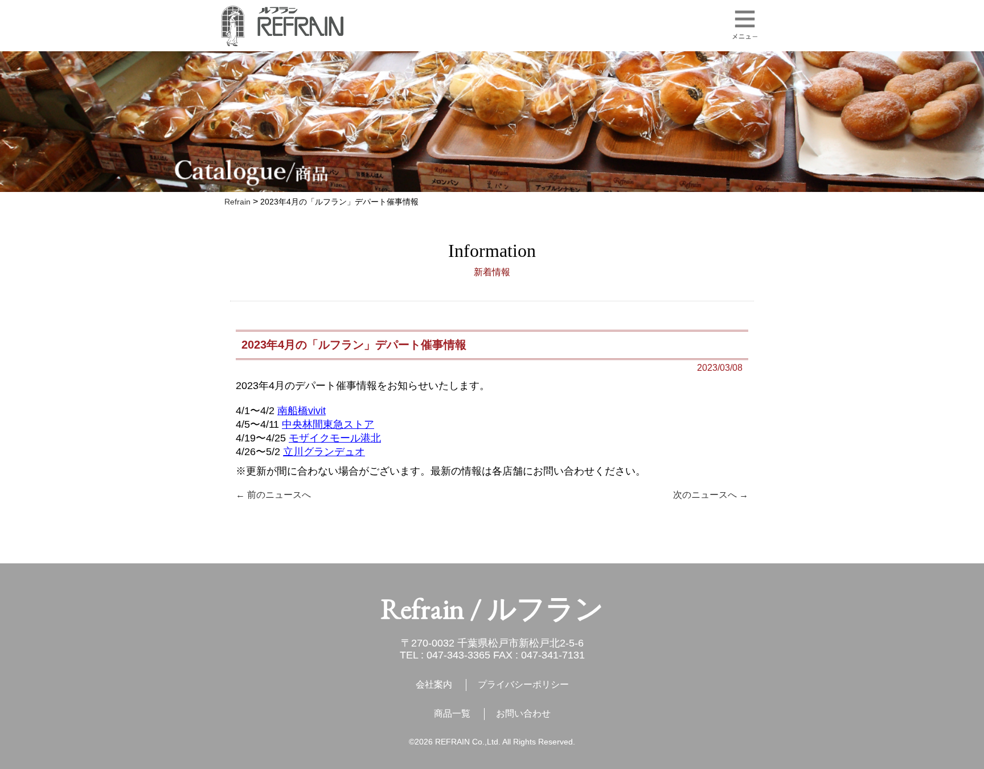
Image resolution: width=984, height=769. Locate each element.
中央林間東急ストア (328, 424)
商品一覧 (452, 713)
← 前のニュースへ (273, 495)
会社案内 (434, 684)
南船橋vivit (301, 410)
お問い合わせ (523, 713)
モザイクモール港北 (335, 438)
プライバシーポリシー (523, 684)
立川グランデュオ (324, 451)
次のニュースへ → (710, 495)
